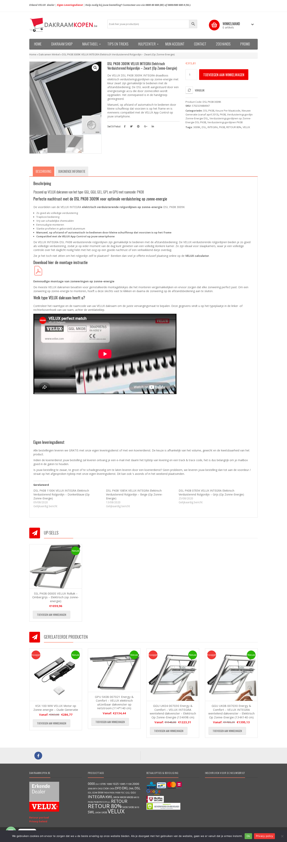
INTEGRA (213, 127)
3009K (196, 127)
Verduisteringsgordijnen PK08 (224, 122)
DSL (204, 127)
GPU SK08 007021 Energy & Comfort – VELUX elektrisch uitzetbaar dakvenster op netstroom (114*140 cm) (114, 702)
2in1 (97, 784)
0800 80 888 (152, 5)
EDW (94, 792)
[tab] (43, 171)
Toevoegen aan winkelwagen (223, 74)
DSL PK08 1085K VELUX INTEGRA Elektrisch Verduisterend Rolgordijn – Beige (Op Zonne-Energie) (134, 494)
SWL (91, 812)
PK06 (90, 801)
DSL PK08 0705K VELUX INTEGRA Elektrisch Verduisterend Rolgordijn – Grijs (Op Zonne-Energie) (211, 492)
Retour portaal (39, 817)
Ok (248, 836)
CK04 (106, 788)
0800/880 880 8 (176, 5)
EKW (100, 792)
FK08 (117, 792)
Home (32, 54)
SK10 (136, 807)
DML (131, 788)
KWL (109, 796)
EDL (90, 792)
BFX (95, 788)
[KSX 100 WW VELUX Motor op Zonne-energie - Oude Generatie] (55, 675)
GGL (127, 792)
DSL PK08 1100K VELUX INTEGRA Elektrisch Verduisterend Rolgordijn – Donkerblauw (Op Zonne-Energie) (61, 494)
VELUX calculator (197, 256)
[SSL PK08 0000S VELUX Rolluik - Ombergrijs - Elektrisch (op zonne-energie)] (55, 566)
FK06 (112, 792)
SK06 (125, 807)
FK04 (106, 792)
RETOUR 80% (233, 127)
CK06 (111, 788)
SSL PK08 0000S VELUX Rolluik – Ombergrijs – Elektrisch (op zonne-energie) (55, 597)
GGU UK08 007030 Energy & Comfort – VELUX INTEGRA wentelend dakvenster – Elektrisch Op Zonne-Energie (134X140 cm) (231, 711)
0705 (103, 784)
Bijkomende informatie (71, 171)
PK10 (102, 801)
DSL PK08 (208, 110)
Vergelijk (199, 90)
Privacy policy (264, 836)
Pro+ (108, 801)
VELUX (246, 127)
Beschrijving (43, 171)
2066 (90, 788)
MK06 (123, 797)
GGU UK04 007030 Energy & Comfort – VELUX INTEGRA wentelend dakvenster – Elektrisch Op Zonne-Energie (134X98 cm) (173, 711)
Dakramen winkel (49, 54)
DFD (118, 788)
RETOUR (119, 801)
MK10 (136, 797)
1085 (122, 784)
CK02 (99, 788)
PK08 (223, 114)
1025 (115, 784)
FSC (123, 792)
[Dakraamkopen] (65, 25)
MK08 (130, 797)
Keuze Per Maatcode (228, 110)
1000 (109, 784)
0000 (91, 784)
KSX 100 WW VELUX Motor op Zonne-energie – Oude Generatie (55, 708)
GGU (133, 792)
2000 (135, 784)
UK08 (104, 812)
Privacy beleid (38, 821)
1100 (129, 784)
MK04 (116, 797)
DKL (125, 788)
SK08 (131, 807)
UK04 (98, 812)
